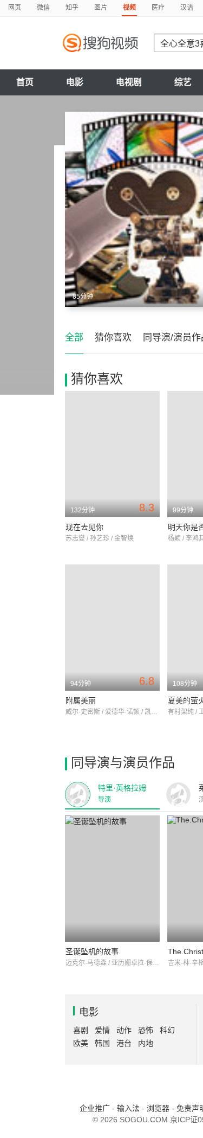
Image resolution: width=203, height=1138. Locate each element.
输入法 (128, 1108)
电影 (74, 82)
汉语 (186, 7)
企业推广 (95, 1108)
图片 (100, 7)
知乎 (72, 7)
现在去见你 (84, 527)
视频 (129, 7)
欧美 (80, 1043)
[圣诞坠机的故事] (112, 878)
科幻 (167, 1030)
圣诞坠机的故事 (92, 951)
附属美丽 (81, 700)
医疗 (158, 7)
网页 (14, 7)
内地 (145, 1043)
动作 (124, 1030)
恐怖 (145, 1030)
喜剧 (80, 1030)
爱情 (102, 1030)
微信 (43, 7)
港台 (124, 1043)
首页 (25, 82)
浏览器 (158, 1108)
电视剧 (129, 82)
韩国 (102, 1043)
